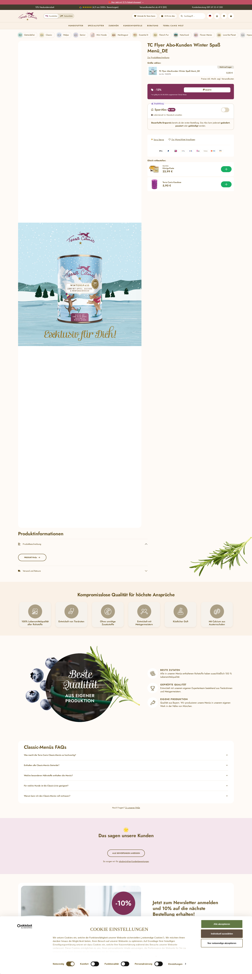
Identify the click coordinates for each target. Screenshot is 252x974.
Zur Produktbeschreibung (158, 57)
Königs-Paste (168, 168)
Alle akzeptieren (222, 924)
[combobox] (194, 16)
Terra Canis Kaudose (172, 182)
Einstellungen (175, 964)
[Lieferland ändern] (210, 16)
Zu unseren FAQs (132, 807)
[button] (126, 755)
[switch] (95, 963)
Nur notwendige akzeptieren (222, 943)
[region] (80, 284)
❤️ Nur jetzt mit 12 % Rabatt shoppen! (124, 2)
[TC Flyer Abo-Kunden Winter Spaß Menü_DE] (79, 284)
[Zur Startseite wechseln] (27, 16)
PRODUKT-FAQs (30, 557)
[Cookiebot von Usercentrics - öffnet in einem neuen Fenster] (24, 926)
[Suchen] (181, 16)
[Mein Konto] (217, 16)
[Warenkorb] (231, 16)
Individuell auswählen (222, 933)
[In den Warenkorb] (226, 169)
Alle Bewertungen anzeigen (126, 853)
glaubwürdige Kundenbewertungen (134, 861)
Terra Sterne (159, 139)
